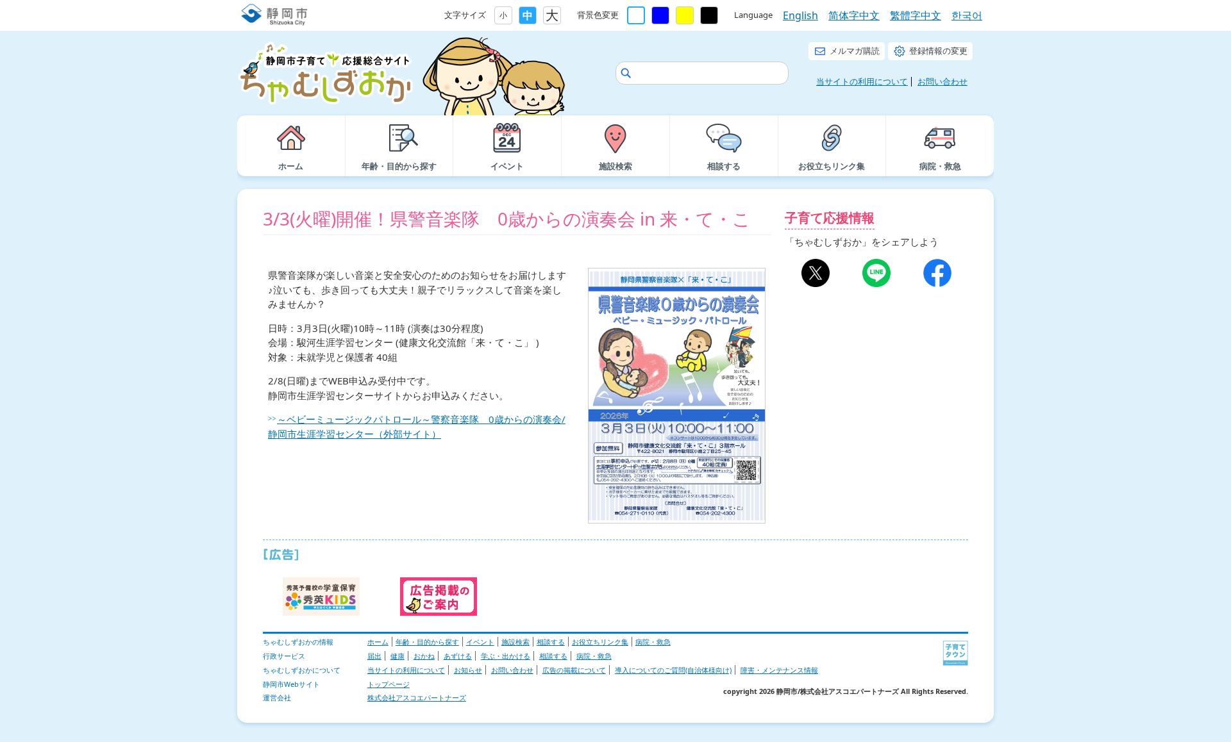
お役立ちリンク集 (600, 642)
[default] (636, 15)
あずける (458, 656)
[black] (709, 15)
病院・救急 (653, 642)
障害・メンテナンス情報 (779, 670)
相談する (551, 642)
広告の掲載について (574, 670)
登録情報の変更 (938, 50)
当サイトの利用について (862, 81)
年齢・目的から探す (427, 642)
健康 (397, 656)
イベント (480, 642)
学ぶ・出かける (505, 656)
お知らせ (468, 670)
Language (753, 15)
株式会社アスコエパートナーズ (416, 697)
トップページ (388, 684)
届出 (374, 656)
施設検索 (515, 642)
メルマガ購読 (855, 50)
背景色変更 (598, 15)
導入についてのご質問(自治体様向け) (673, 670)
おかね (424, 656)
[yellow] (685, 15)
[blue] (660, 15)
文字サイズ (465, 15)
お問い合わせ (942, 81)
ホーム (378, 642)
